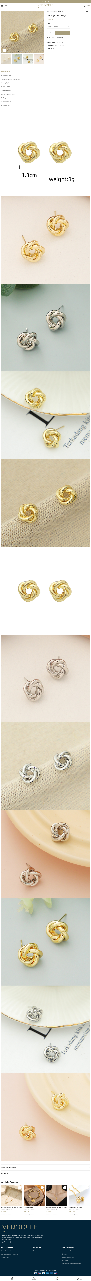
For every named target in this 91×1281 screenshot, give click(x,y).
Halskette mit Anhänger (75, 1207)
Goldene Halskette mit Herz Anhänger (11, 1207)
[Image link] (20, 1228)
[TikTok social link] (48, 1)
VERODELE (42, 1270)
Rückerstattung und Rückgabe (9, 1254)
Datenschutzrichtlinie (68, 1257)
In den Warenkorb (62, 33)
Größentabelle (5, 1257)
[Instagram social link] (43, 1)
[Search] (85, 6)
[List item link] (22, 1242)
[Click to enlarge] (4, 50)
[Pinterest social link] (45, 1)
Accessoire (54, 11)
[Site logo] (45, 6)
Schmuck (60, 11)
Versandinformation (6, 1251)
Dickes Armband (28, 1207)
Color (48, 23)
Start (48, 11)
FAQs (33, 1251)
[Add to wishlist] (19, 1187)
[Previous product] (85, 12)
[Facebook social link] (52, 48)
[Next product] (89, 12)
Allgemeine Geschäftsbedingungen (71, 1263)
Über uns (64, 1254)
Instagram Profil (66, 1251)
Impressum (65, 1260)
